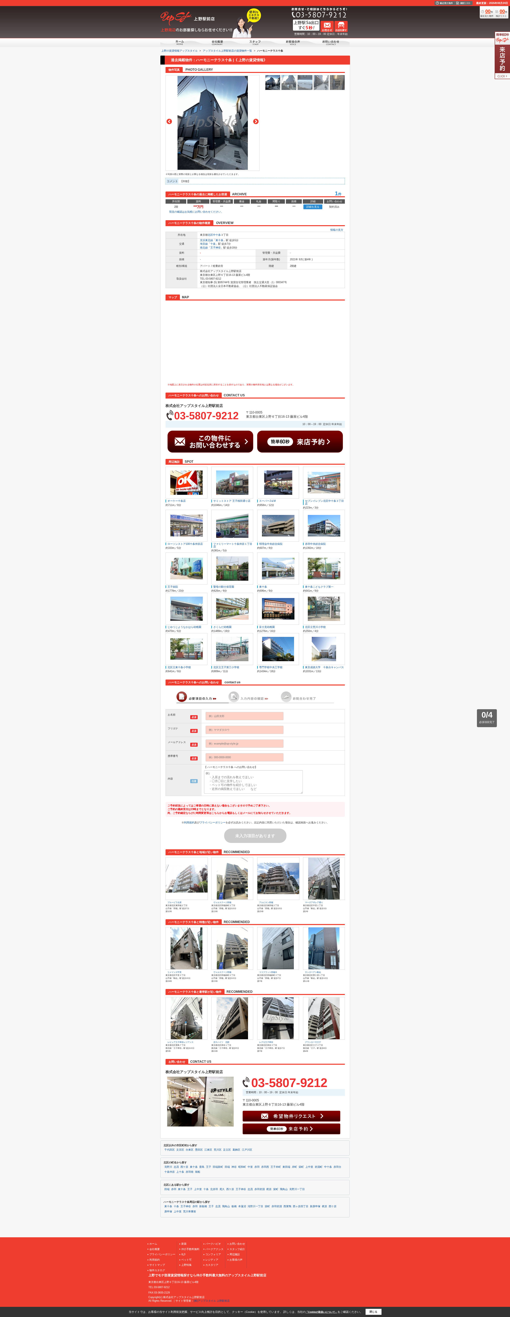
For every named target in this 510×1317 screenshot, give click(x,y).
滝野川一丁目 (297, 1189)
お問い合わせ (237, 1243)
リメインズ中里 (174, 972)
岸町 (294, 1167)
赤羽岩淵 (259, 1189)
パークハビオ (213, 1243)
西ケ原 (184, 1167)
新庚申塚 (315, 1206)
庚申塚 (168, 1211)
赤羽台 (337, 1167)
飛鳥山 (284, 1189)
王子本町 (276, 1167)
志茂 (176, 1167)
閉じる (373, 1311)
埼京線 (204, 243)
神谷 (234, 1167)
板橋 (234, 1206)
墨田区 (199, 1149)
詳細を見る (312, 206)
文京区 (180, 1149)
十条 (213, 243)
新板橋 (203, 1206)
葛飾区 (236, 1149)
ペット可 (186, 1259)
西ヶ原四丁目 (300, 1206)
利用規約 (189, 822)
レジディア (211, 1259)
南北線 (204, 247)
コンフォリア (213, 1254)
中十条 (217, 234)
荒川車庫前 (189, 1211)
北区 (210, 234)
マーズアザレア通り (314, 902)
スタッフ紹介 (237, 1249)
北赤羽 (214, 1189)
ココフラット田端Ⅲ (268, 972)
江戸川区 (247, 1149)
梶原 (269, 1189)
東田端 (286, 1167)
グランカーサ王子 (313, 1042)
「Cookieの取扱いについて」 (321, 1312)
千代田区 (169, 1149)
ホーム (153, 1243)
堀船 (197, 1172)
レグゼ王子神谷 (266, 1042)
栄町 (301, 1167)
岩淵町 (319, 1167)
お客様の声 (236, 1259)
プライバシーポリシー (213, 822)
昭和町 (242, 1167)
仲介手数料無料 (190, 1249)
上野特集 (186, 1264)
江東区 (208, 1149)
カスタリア (211, 1264)
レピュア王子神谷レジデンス (180, 1042)
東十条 (219, 240)
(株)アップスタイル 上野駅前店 (212, 1300)
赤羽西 (265, 1167)
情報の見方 (336, 229)
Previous (169, 121)
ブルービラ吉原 (174, 902)
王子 (208, 1167)
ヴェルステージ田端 (222, 902)
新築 (183, 1243)
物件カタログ (157, 1270)
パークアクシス (214, 1249)
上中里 (309, 1167)
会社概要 (154, 1249)
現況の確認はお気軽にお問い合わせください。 (196, 211)
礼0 (183, 1254)
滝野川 (168, 1167)
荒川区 (218, 1149)
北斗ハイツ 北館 (221, 1042)
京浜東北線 (206, 240)
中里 (250, 1167)
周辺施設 (235, 1254)
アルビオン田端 (266, 902)
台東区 (189, 1149)
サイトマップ (157, 1264)
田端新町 (218, 1167)
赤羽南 (189, 1172)
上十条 (180, 1172)
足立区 (227, 1149)
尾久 (222, 1189)
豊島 (201, 1167)
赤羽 (257, 1167)
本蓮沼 (242, 1206)
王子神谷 (215, 247)
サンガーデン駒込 (313, 972)
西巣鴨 (287, 1206)
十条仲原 (169, 1172)
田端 (227, 1167)
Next (256, 121)
